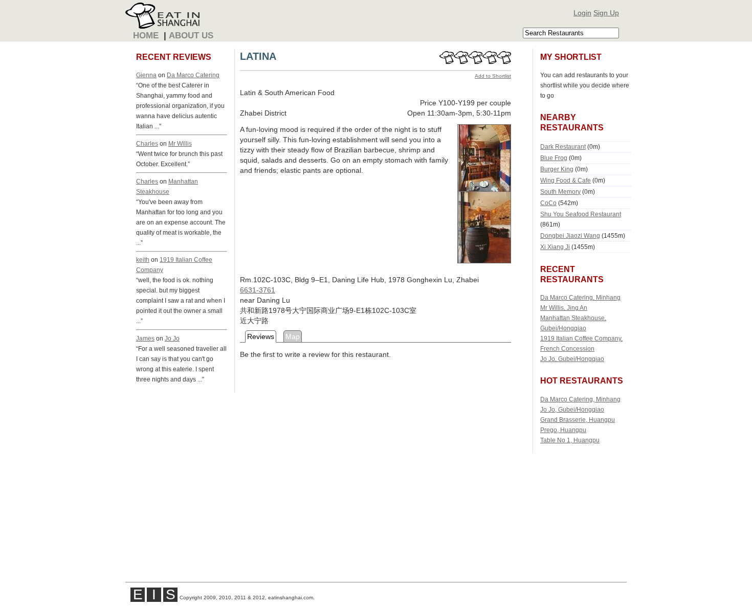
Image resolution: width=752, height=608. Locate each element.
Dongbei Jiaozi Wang (570, 235)
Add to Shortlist (493, 76)
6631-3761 (257, 290)
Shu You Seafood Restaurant (580, 214)
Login (582, 13)
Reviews (260, 336)
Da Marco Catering (193, 75)
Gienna (146, 75)
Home (146, 35)
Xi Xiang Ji (555, 246)
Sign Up (606, 13)
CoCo (548, 202)
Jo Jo (172, 338)
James (145, 338)
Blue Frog (553, 157)
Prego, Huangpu (563, 429)
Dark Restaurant (563, 146)
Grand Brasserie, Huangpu (577, 419)
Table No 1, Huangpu (570, 440)
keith (142, 259)
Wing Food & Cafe (565, 180)
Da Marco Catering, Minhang (580, 297)
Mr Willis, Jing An (563, 307)
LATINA (258, 56)
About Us (191, 35)
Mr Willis (180, 143)
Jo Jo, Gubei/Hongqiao (572, 358)
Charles (147, 143)
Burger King (556, 169)
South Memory (560, 191)
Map (292, 336)
